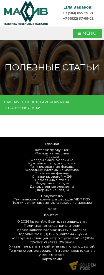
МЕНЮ (89, 33)
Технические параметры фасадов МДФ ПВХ (52, 199)
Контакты (52, 215)
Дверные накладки (52, 190)
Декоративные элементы (52, 186)
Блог (52, 209)
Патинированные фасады (52, 166)
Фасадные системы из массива (52, 170)
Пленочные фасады (52, 173)
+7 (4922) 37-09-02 (78, 18)
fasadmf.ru (38, 221)
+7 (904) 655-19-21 (78, 12)
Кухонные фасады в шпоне (52, 163)
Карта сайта (52, 259)
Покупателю (52, 196)
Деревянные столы (52, 180)
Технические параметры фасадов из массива (52, 202)
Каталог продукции (52, 150)
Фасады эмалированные (52, 160)
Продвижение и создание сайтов (82, 265)
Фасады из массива (52, 153)
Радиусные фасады (52, 183)
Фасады (52, 156)
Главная (52, 144)
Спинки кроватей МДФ (52, 176)
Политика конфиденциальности (52, 225)
